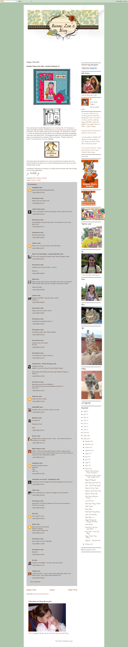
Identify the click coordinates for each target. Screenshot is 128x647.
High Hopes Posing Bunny (92, 512)
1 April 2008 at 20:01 (38, 430)
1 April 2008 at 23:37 (38, 484)
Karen (47, 161)
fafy (33, 513)
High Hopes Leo (89, 517)
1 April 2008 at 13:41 (38, 390)
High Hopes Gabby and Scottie (91, 497)
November (88, 445)
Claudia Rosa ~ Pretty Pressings (42, 363)
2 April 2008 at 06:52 (38, 507)
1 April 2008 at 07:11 (38, 226)
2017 (84, 415)
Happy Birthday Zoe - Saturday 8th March (91, 521)
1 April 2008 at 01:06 (38, 192)
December (88, 441)
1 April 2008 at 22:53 (38, 473)
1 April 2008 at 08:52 (38, 302)
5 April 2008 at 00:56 (38, 578)
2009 (85, 436)
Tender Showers (89, 506)
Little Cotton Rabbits (91, 515)
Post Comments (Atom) (42, 594)
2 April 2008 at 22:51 (38, 554)
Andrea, (34, 243)
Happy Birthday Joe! (90, 480)
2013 (85, 427)
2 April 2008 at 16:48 (38, 543)
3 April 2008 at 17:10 (38, 565)
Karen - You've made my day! (92, 485)
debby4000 (35, 407)
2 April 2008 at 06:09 (38, 495)
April (86, 466)
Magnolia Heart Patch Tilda (93, 491)
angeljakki (35, 187)
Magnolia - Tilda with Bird (92, 541)
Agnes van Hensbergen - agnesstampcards (46, 254)
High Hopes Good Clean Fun (93, 483)
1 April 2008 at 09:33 (38, 334)
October (87, 448)
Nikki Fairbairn (36, 448)
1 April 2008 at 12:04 (38, 347)
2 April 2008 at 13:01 (38, 533)
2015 (85, 421)
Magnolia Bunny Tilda (91, 494)
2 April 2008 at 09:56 (38, 518)
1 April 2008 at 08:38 (38, 273)
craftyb (34, 571)
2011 (84, 430)
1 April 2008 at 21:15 (38, 457)
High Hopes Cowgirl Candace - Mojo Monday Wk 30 (93, 476)
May (86, 463)
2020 (85, 412)
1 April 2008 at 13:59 (38, 401)
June (86, 460)
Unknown (35, 396)
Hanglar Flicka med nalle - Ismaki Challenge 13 (92, 472)
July (86, 457)
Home (52, 590)
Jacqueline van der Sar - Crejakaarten (44, 479)
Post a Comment (35, 581)
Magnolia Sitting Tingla (91, 488)
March (87, 469)
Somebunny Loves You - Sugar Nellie (91, 528)
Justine (34, 295)
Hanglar (38, 180)
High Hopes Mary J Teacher (92, 504)
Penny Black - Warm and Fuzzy (92, 533)
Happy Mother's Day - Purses (91, 537)
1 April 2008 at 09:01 (38, 313)
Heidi (33, 279)
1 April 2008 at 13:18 (38, 376)
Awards (33, 180)
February (87, 544)
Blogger (71, 641)
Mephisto (35, 418)
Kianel (34, 524)
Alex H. (34, 436)
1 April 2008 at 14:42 (38, 412)
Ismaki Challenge (56, 128)
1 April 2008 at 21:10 (38, 443)
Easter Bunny (88, 525)
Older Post (72, 590)
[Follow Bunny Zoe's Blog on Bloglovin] (89, 69)
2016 (85, 418)
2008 (85, 439)
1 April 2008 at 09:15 (38, 324)
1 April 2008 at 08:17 (38, 248)
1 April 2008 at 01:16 (38, 203)
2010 (84, 433)
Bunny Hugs (88, 509)
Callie (34, 490)
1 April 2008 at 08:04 (38, 237)
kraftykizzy (35, 463)
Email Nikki (84, 157)
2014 (85, 424)
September (88, 451)
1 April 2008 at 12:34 (38, 358)
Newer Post (31, 590)
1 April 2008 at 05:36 (38, 214)
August (87, 454)
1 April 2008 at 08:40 (38, 289)
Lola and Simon (89, 501)
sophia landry (36, 209)
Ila (33, 560)
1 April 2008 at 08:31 (38, 259)
